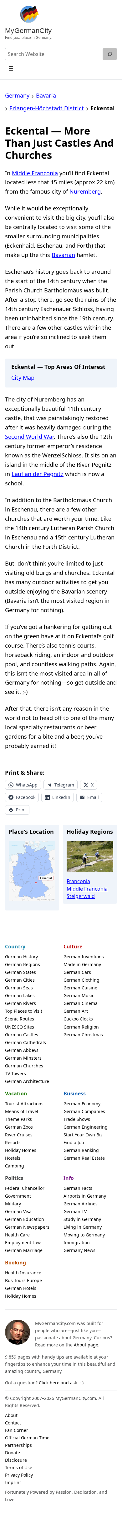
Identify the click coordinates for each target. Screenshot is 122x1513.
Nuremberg (85, 191)
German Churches (24, 1066)
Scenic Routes (19, 1019)
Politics (14, 1178)
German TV (75, 1211)
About (11, 1415)
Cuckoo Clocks (78, 1019)
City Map (22, 377)
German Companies (84, 1111)
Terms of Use (18, 1467)
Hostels (12, 1158)
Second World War (29, 436)
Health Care (17, 1235)
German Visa (18, 1211)
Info (69, 1178)
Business (75, 1093)
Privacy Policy (19, 1475)
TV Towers (15, 1073)
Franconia (78, 881)
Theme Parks (18, 1119)
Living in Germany (83, 1227)
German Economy (82, 1104)
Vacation (16, 1093)
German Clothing (81, 980)
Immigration (77, 1242)
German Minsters (23, 1058)
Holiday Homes (20, 1150)
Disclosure (16, 1460)
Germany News (79, 1250)
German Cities (20, 980)
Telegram (64, 785)
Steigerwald (81, 896)
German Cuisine (80, 988)
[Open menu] (11, 68)
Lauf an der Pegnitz (38, 474)
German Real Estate (84, 1158)
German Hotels (20, 1288)
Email (93, 797)
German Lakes (20, 995)
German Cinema (81, 1003)
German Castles (21, 1035)
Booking (15, 1262)
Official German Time (27, 1438)
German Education (24, 1219)
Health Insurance (23, 1273)
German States (20, 972)
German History (21, 957)
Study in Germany (82, 1219)
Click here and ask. (58, 1383)
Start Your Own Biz (83, 1135)
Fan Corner (16, 1430)
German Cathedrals (25, 1042)
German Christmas (83, 1035)
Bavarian (63, 255)
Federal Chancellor (24, 1188)
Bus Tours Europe (23, 1280)
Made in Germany (82, 964)
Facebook (25, 797)
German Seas (19, 988)
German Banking (81, 1150)
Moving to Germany (84, 1235)
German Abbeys (21, 1050)
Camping (14, 1166)
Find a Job (74, 1142)
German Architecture (27, 1081)
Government (18, 1196)
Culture (73, 946)
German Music (79, 995)
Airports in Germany (85, 1196)
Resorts (13, 1142)
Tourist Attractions (24, 1104)
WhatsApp (27, 785)
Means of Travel (21, 1111)
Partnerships (18, 1445)
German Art (76, 1011)
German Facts (78, 1188)
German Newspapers (27, 1227)
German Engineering (86, 1127)
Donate (12, 1453)
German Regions (22, 964)
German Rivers (20, 1003)
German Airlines (81, 1204)
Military (13, 1204)
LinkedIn (61, 797)
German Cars (77, 972)
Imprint (13, 1482)
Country (15, 946)
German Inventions (84, 957)
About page (86, 1345)
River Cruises (19, 1135)
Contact (13, 1423)
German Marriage (24, 1250)
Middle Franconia (35, 173)
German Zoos (19, 1127)
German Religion (81, 1027)
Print (21, 810)
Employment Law (23, 1242)
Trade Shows (77, 1119)
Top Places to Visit (23, 1011)
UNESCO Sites (19, 1027)
